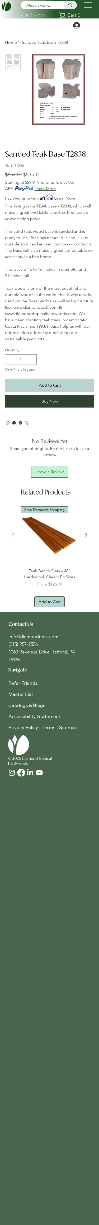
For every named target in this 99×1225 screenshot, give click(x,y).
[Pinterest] (20, 422)
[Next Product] (86, 535)
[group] (49, 557)
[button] (71, 15)
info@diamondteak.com (33, 637)
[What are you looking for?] (70, 5)
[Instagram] (12, 773)
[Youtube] (39, 773)
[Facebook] (14, 422)
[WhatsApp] (7, 422)
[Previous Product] (13, 535)
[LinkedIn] (30, 773)
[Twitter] (26, 422)
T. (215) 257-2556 (30, 15)
